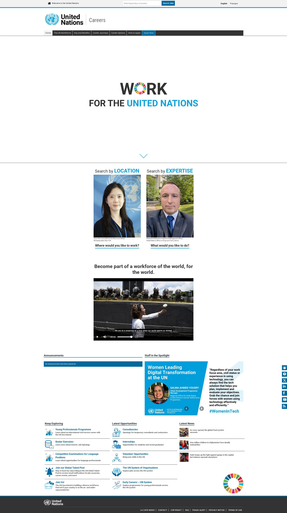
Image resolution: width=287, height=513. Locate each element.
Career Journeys (100, 33)
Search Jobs (168, 3)
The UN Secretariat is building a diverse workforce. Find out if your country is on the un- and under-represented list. (77, 487)
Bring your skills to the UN (134, 457)
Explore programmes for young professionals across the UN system (145, 486)
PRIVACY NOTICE (217, 510)
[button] (186, 408)
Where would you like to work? (117, 245)
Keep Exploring (54, 423)
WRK (143, 89)
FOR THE (143, 103)
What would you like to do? (170, 245)
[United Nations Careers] (75, 19)
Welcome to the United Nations (65, 3)
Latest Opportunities (124, 423)
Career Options (118, 33)
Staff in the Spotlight (157, 355)
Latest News (186, 423)
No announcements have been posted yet (60, 364)
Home (48, 33)
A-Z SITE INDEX (148, 510)
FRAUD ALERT (198, 510)
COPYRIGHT (176, 510)
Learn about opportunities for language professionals (78, 460)
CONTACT (162, 510)
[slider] (143, 332)
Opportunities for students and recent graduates (143, 445)
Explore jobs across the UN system (138, 471)
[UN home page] (53, 502)
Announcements (54, 355)
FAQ (187, 510)
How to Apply (134, 33)
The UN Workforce (62, 33)
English (224, 4)
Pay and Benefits (82, 33)
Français (234, 4)
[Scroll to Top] (282, 508)
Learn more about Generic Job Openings (72, 445)
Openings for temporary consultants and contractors (145, 432)
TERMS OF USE (235, 510)
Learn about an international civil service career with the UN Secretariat (77, 433)
